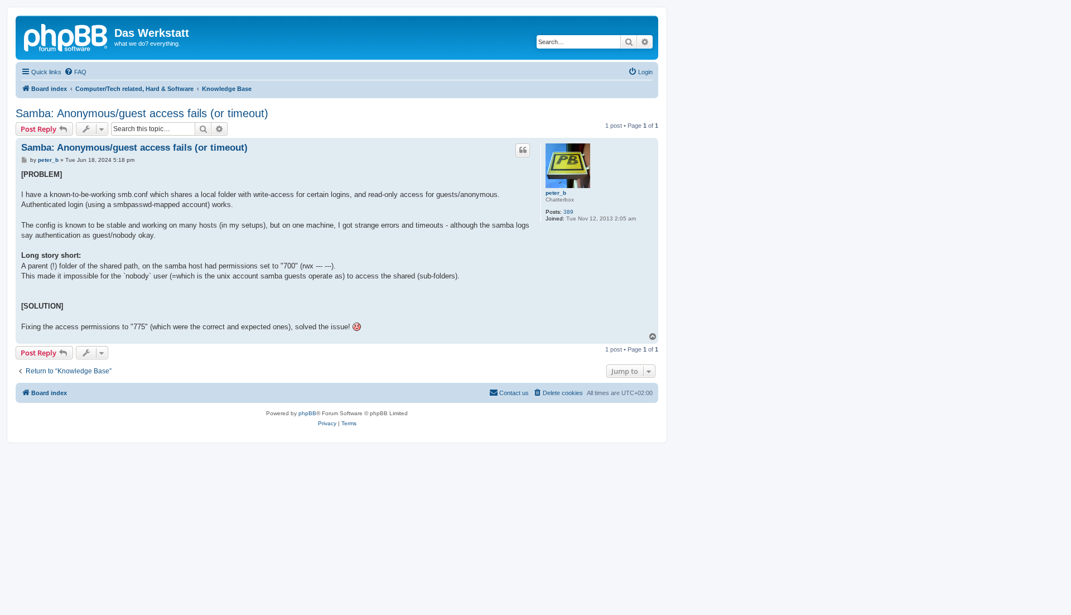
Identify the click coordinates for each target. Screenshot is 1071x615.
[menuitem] (75, 72)
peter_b (556, 193)
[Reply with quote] (522, 150)
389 (568, 212)
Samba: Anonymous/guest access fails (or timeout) (142, 113)
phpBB (307, 413)
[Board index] (66, 36)
